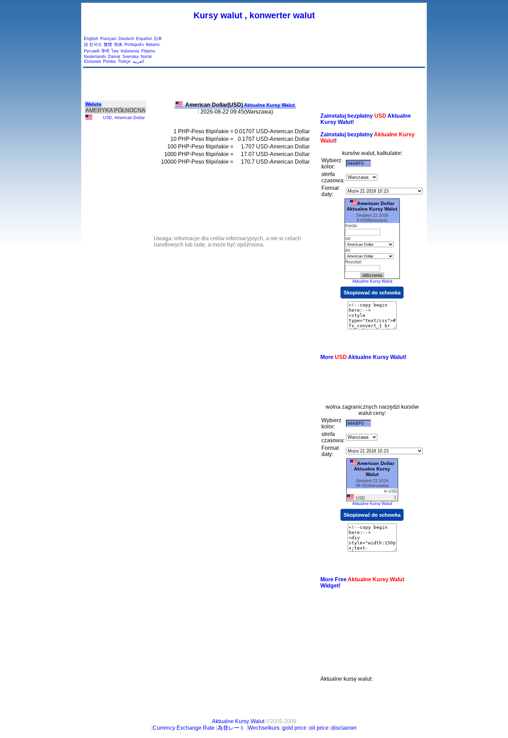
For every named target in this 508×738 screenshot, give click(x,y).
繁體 (108, 44)
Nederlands (95, 56)
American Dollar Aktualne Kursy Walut (372, 206)
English (91, 38)
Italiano (153, 44)
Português (134, 44)
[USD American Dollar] (88, 118)
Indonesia (130, 51)
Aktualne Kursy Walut (240, 105)
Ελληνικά (92, 61)
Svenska (130, 56)
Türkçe (124, 61)
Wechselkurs (264, 728)
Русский (92, 51)
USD (107, 117)
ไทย (115, 51)
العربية (138, 61)
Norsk (146, 56)
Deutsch (126, 38)
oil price (319, 728)
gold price (294, 728)
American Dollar (129, 117)
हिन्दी (105, 51)
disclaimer (344, 728)
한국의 (95, 44)
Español (144, 38)
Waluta (93, 104)
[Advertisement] (298, 50)
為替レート (231, 728)
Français (108, 38)
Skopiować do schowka (372, 292)
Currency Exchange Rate (184, 728)
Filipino (148, 51)
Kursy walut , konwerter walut (254, 15)
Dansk (114, 56)
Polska (109, 61)
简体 (118, 44)
